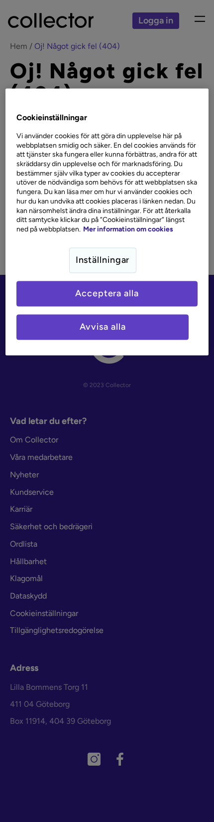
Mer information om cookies (128, 228)
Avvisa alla (103, 327)
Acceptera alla (107, 293)
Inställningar (103, 259)
